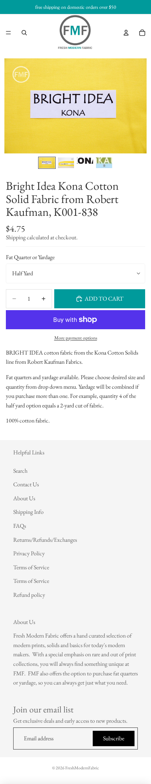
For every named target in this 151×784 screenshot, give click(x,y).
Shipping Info (28, 512)
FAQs (19, 526)
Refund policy (29, 595)
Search (20, 471)
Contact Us (26, 485)
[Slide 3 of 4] (85, 162)
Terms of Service (31, 567)
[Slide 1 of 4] (47, 162)
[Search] (24, 33)
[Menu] (8, 32)
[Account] (126, 33)
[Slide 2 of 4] (66, 162)
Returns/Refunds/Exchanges (45, 540)
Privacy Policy (29, 554)
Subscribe (113, 739)
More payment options (75, 338)
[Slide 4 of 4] (104, 162)
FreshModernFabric (82, 768)
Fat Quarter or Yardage (30, 257)
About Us (24, 498)
